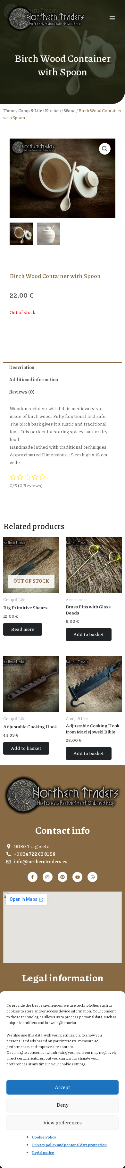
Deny (62, 1104)
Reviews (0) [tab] (21, 391)
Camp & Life (30, 110)
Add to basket (88, 634)
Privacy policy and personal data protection (69, 1144)
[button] (105, 149)
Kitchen (53, 110)
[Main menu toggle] (112, 18)
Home (9, 110)
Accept (62, 1087)
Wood (70, 110)
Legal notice (43, 1152)
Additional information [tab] (33, 379)
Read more (22, 629)
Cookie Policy (44, 1137)
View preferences (62, 1122)
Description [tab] (21, 367)
